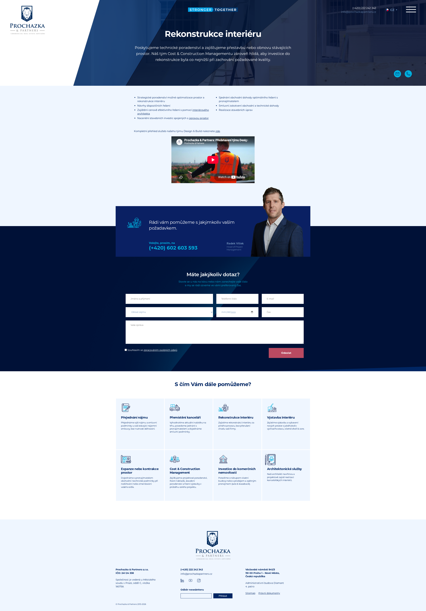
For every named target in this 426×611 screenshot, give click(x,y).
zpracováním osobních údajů (160, 350)
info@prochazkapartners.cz (358, 11)
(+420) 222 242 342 (364, 8)
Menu (411, 11)
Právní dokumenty (269, 593)
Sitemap (250, 593)
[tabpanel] (213, 43)
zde (217, 131)
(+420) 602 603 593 (173, 248)
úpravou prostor (199, 118)
